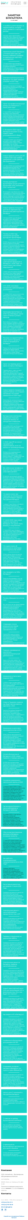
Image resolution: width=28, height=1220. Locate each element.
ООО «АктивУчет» (7, 1174)
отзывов (20, 1188)
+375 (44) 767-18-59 (7, 1204)
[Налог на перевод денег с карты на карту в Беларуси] (14, 372)
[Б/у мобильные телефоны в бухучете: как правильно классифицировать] (14, 476)
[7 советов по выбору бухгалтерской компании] (14, 1127)
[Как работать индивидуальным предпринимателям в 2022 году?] (14, 867)
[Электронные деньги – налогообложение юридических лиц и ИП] (14, 919)
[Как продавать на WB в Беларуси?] (14, 581)
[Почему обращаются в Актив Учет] (14, 607)
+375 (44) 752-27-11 (7, 1202)
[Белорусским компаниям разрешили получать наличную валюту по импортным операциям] (14, 424)
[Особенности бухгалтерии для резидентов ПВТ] (14, 1049)
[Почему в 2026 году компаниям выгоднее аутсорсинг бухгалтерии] (14, 242)
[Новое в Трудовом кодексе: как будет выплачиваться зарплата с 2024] (14, 711)
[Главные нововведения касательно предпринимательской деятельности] (14, 659)
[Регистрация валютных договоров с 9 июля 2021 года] (14, 893)
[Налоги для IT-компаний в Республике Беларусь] (14, 1101)
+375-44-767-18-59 (16, 2)
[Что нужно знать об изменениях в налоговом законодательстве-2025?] (14, 555)
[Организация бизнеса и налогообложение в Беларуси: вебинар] (14, 815)
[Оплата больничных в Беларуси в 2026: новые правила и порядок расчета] (14, 763)
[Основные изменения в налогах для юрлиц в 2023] (14, 789)
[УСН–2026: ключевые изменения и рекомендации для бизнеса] (14, 294)
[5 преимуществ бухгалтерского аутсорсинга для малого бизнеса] (14, 1153)
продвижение (15, 1216)
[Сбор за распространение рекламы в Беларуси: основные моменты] (14, 841)
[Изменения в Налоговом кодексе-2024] (14, 685)
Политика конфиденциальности (12, 1186)
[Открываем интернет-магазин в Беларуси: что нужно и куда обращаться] (14, 1075)
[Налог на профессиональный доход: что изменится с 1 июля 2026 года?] (14, 112)
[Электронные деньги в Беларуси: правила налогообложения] (14, 971)
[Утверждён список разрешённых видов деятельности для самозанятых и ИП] (14, 633)
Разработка (7, 1216)
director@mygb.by (16, 4)
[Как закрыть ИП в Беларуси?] (14, 1023)
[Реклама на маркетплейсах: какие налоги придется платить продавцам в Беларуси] (14, 346)
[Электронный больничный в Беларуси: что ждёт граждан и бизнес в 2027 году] (14, 86)
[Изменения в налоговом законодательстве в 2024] (14, 737)
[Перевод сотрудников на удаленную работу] (14, 945)
